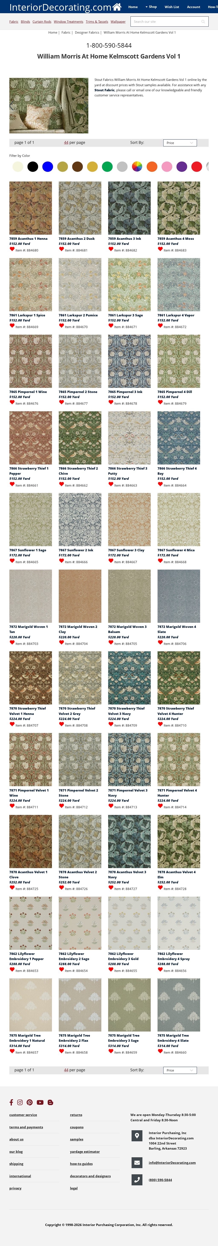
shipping (16, 1164)
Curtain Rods (42, 21)
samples (76, 1139)
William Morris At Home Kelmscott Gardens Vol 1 (140, 32)
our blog (16, 1151)
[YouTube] (40, 1103)
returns (76, 1115)
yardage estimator (85, 1151)
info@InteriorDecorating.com (172, 1162)
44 (66, 142)
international (20, 1176)
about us (16, 1139)
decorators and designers (90, 1176)
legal (74, 1188)
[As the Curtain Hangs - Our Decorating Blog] (50, 1103)
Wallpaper (118, 21)
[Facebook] (11, 1103)
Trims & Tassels (97, 21)
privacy (15, 1188)
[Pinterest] (30, 1103)
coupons (76, 1127)
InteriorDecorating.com (60, 7)
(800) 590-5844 (160, 1180)
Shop (153, 6)
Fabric (13, 21)
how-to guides (81, 1164)
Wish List (172, 7)
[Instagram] (20, 1103)
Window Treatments (68, 21)
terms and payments (26, 1127)
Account (193, 7)
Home (133, 7)
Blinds (25, 21)
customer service (23, 1115)
